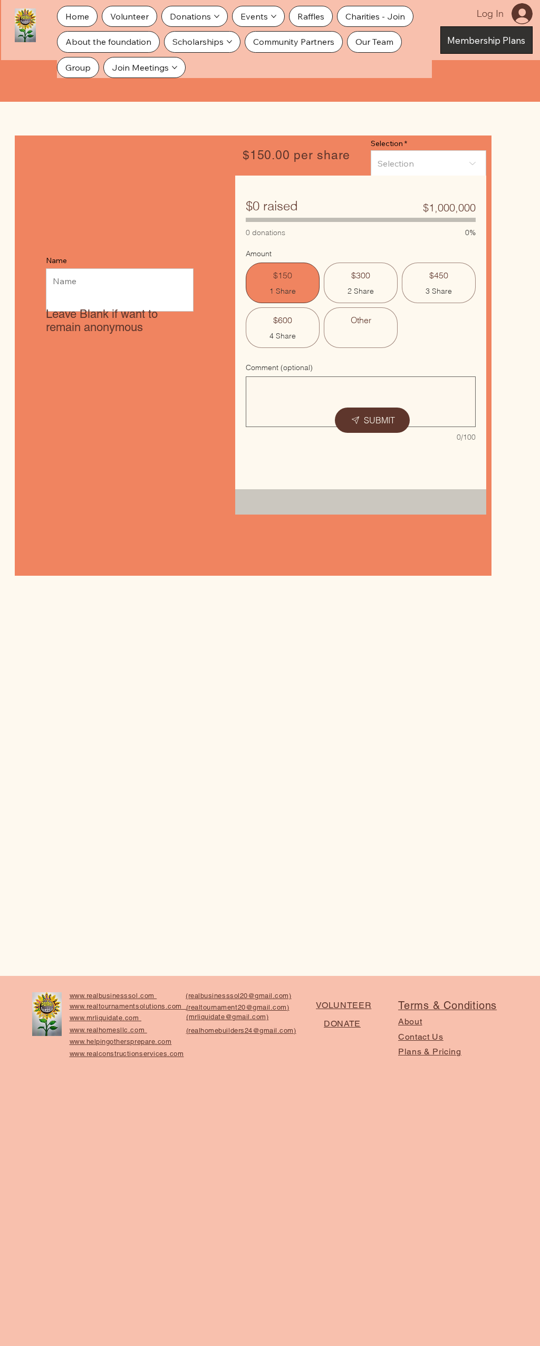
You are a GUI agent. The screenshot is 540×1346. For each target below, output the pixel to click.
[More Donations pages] (216, 16)
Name (56, 260)
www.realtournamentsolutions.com (128, 1006)
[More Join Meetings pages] (174, 67)
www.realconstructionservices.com (127, 1054)
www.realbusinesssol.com (113, 996)
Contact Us (420, 1037)
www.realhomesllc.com (108, 1030)
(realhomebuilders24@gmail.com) (241, 1030)
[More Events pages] (273, 16)
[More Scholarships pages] (229, 41)
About (410, 1021)
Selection (387, 143)
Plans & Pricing (429, 1052)
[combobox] (428, 163)
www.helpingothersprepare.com (121, 1041)
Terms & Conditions (447, 1005)
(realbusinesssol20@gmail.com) (238, 996)
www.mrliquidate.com (105, 1018)
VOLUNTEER (343, 1005)
